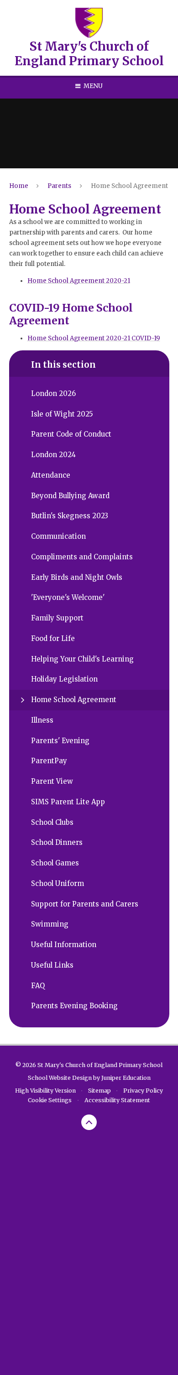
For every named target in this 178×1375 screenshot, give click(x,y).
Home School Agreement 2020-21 (78, 281)
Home (18, 186)
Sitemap (99, 1090)
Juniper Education (126, 1077)
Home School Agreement (129, 186)
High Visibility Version (45, 1090)
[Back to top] (89, 1122)
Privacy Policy (143, 1090)
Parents (59, 186)
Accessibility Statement (117, 1100)
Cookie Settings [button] (50, 1100)
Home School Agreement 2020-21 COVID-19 (93, 338)
